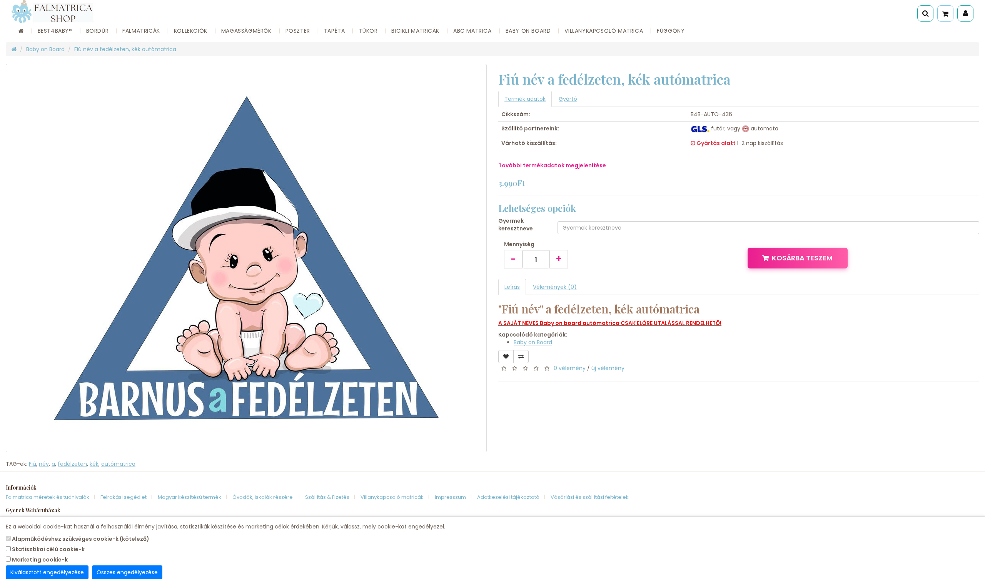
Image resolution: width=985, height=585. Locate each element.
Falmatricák (141, 31)
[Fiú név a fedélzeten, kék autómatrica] (246, 258)
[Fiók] (965, 13)
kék (94, 464)
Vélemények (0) (555, 287)
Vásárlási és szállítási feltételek (590, 497)
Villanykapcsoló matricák (392, 497)
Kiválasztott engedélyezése (47, 572)
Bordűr (97, 31)
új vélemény (607, 368)
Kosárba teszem (802, 258)
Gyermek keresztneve (515, 224)
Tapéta (334, 31)
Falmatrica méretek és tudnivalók (47, 497)
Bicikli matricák (415, 31)
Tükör (368, 31)
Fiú (32, 464)
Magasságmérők (246, 31)
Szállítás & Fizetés (327, 497)
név (44, 464)
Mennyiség (519, 244)
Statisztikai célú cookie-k (48, 549)
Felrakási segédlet (123, 497)
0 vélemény (570, 368)
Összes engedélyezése (127, 572)
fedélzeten (72, 464)
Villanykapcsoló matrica (603, 31)
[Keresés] (925, 13)
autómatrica (118, 464)
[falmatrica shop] (14, 49)
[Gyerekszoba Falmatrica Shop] (168, 11)
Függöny (670, 31)
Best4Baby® (55, 31)
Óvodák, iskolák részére (263, 497)
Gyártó (568, 99)
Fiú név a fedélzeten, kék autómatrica (125, 49)
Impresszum (450, 497)
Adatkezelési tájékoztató (508, 497)
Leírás (512, 287)
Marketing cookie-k (39, 559)
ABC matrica (472, 31)
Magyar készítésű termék (189, 497)
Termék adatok (525, 99)
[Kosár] (945, 13)
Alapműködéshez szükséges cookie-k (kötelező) (80, 539)
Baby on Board (528, 31)
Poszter (297, 31)
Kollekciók (190, 31)
